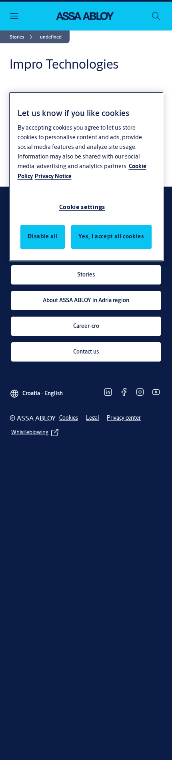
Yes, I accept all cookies (111, 236)
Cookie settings (82, 207)
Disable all (43, 236)
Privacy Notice (53, 176)
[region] (86, 176)
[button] (51, 37)
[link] (22, 37)
